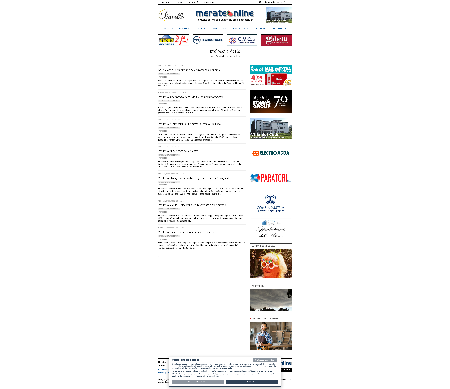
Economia (202, 28)
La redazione (164, 369)
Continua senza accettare (264, 360)
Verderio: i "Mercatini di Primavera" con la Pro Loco (189, 124)
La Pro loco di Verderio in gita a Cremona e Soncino (189, 70)
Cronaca (168, 28)
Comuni (179, 2)
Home (212, 56)
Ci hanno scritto (185, 28)
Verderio (163, 77)
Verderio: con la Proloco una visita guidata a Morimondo (192, 205)
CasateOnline (261, 28)
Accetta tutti (251, 382)
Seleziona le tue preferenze (198, 382)
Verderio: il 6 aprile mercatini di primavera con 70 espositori (195, 178)
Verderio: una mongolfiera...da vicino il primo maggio (190, 97)
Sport (247, 28)
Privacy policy (164, 373)
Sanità (226, 28)
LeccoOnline (279, 28)
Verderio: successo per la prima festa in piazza (186, 232)
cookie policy (227, 368)
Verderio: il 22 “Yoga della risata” (178, 151)
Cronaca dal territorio (169, 74)
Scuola (236, 28)
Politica (215, 28)
